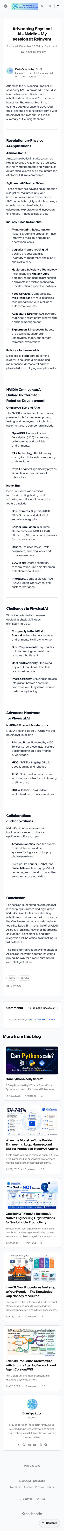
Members (15, 1487)
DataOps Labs (24, 69)
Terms (50, 1487)
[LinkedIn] (41, 69)
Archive (28, 1487)
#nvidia (24, 978)
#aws (12, 978)
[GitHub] (24, 1445)
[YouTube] (35, 1445)
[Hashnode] (45, 1445)
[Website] (40, 1445)
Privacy (39, 1487)
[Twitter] (18, 1445)
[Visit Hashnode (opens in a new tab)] (32, 1513)
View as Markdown (35, 52)
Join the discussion (44, 1008)
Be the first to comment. (42, 1020)
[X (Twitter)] (37, 69)
